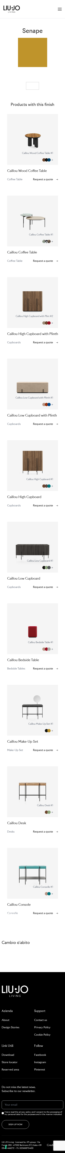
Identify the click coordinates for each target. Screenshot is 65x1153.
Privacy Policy (42, 1027)
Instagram (40, 1062)
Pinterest (39, 1069)
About (5, 1020)
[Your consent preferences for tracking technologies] (6, 1147)
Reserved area (10, 1069)
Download (8, 1055)
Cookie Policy (42, 1034)
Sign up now (15, 1124)
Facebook (40, 1055)
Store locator (10, 1062)
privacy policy (25, 1112)
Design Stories (10, 1027)
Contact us (40, 1020)
